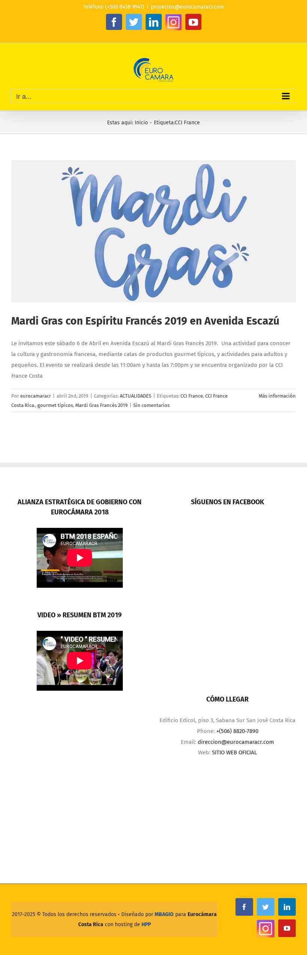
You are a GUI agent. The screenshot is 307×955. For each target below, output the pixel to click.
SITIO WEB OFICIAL (234, 752)
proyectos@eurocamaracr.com (187, 7)
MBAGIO (164, 914)
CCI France (191, 396)
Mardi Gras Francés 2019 (101, 405)
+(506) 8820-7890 (237, 731)
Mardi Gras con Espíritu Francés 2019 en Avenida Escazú (145, 321)
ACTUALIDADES (135, 396)
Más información (277, 396)
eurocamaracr (35, 396)
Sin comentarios (151, 405)
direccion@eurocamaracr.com (236, 742)
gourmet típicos (55, 405)
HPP (146, 924)
